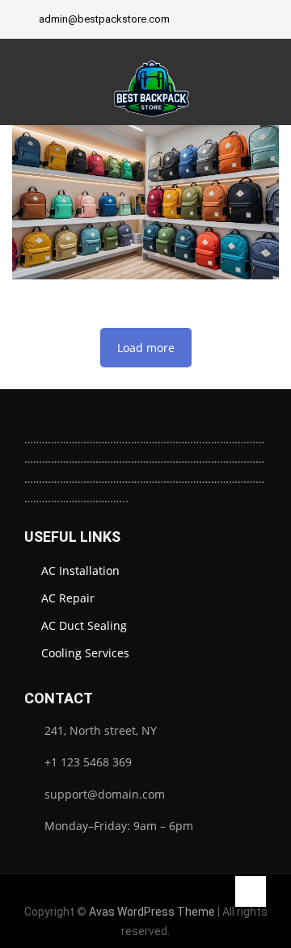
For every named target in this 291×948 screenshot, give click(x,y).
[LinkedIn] (215, 21)
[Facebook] (194, 21)
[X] (235, 21)
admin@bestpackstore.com (104, 19)
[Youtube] (255, 21)
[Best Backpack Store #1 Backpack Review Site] (151, 82)
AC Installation (80, 570)
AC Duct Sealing (84, 625)
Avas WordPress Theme (152, 911)
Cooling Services (85, 653)
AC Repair (68, 598)
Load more (146, 347)
